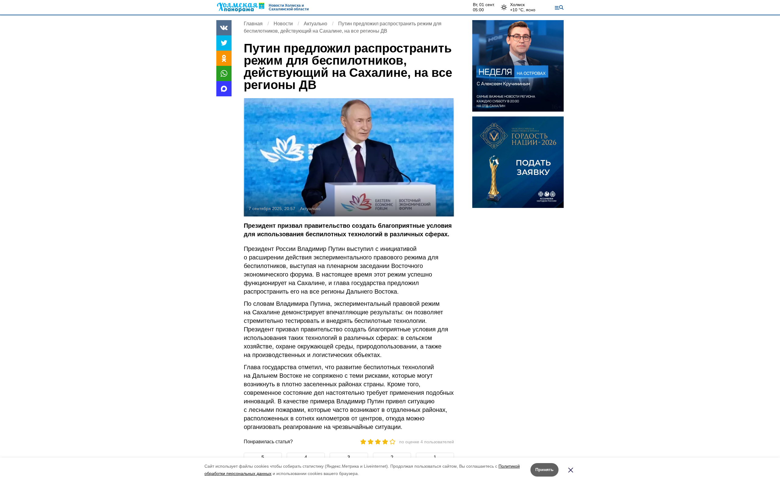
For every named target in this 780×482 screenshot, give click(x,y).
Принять (544, 469)
